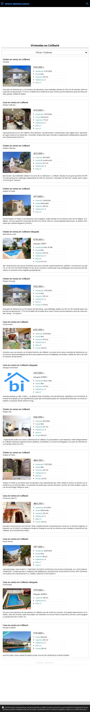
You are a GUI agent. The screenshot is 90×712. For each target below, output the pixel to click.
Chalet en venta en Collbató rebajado (21, 231)
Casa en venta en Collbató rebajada (20, 365)
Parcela (38, 262)
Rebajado (36, 244)
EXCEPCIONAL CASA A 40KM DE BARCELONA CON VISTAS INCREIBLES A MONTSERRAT (36, 655)
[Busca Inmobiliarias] (2, 4)
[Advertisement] (45, 25)
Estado (38, 74)
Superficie (39, 77)
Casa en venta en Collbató (15, 102)
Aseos (38, 128)
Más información (81, 709)
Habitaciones (40, 80)
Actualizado (39, 71)
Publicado (39, 157)
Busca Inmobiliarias (17, 4)
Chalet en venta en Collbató (16, 59)
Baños (38, 83)
